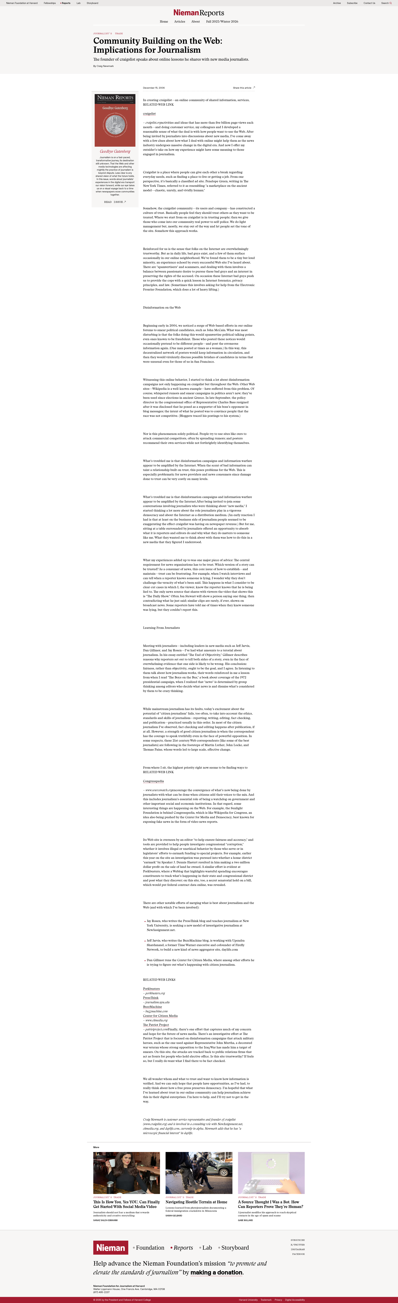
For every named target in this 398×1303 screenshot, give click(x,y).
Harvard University (248, 1299)
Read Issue (113, 202)
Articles (179, 21)
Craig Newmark (105, 66)
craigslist (149, 113)
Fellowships (50, 3)
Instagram (298, 1249)
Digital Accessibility (295, 1299)
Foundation (150, 1247)
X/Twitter (298, 1244)
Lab (79, 3)
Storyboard (92, 3)
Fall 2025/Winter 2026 (222, 21)
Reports (66, 3)
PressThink (151, 998)
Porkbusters (151, 989)
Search (385, 3)
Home (164, 21)
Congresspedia (153, 781)
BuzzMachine (152, 1007)
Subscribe (352, 3)
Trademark (266, 1299)
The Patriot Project (156, 1025)
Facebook (298, 1254)
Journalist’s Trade (108, 33)
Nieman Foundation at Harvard (22, 3)
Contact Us (369, 3)
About (195, 21)
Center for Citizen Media (160, 1016)
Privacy (278, 1299)
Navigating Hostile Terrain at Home (196, 1202)
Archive (337, 3)
